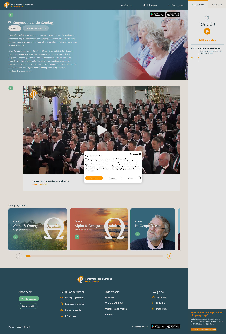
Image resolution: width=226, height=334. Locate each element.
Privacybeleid (135, 154)
